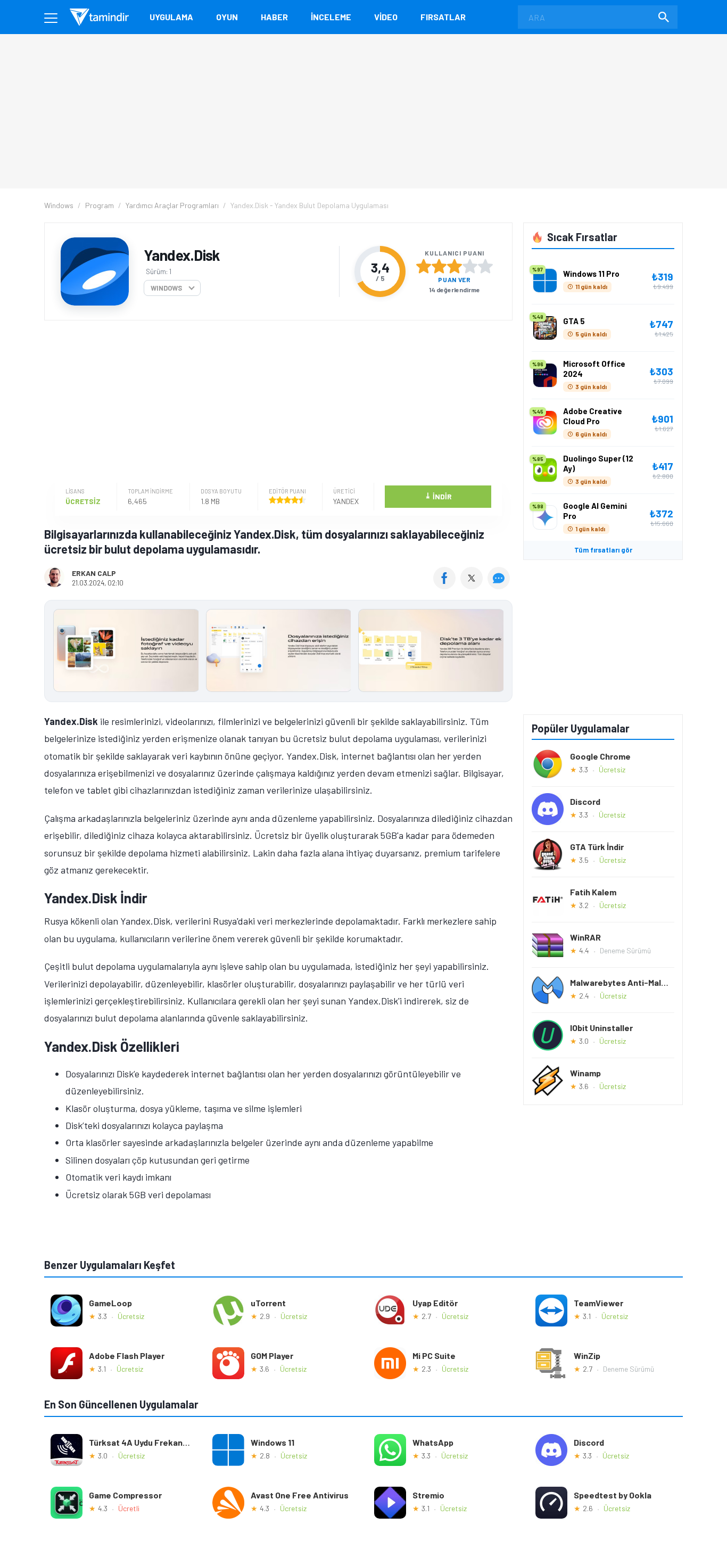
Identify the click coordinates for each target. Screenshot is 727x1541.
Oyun (227, 17)
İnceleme (331, 17)
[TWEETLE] (472, 585)
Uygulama (171, 17)
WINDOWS (166, 288)
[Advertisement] (276, 402)
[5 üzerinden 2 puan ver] (439, 266)
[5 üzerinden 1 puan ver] (423, 266)
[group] (278, 653)
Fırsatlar (443, 17)
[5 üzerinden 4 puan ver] (469, 266)
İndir (438, 496)
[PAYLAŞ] (446, 585)
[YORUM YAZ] (500, 585)
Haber (274, 17)
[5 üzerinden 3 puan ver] (454, 266)
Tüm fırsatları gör (603, 550)
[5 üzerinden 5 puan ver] (485, 266)
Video (386, 17)
